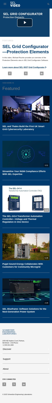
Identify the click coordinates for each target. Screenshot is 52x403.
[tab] (26, 350)
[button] (26, 348)
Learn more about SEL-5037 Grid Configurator (23, 67)
